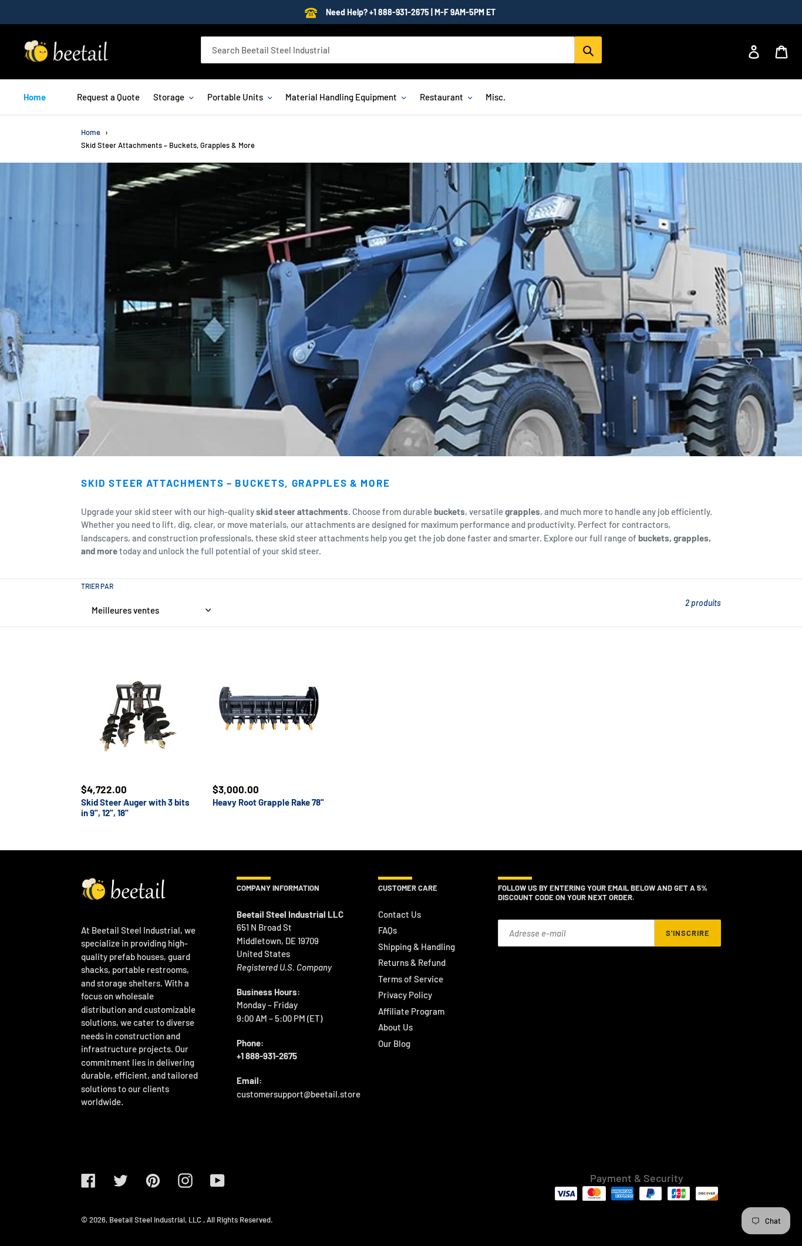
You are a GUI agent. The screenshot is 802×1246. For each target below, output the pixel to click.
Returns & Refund (412, 962)
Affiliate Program (411, 1011)
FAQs (387, 930)
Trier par (97, 586)
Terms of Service (410, 979)
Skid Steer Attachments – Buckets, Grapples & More (168, 145)
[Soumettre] (588, 49)
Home (90, 132)
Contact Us (399, 914)
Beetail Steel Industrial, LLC (155, 1219)
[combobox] (388, 49)
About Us (395, 1027)
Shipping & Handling (416, 946)
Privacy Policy (405, 994)
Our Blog (394, 1043)
